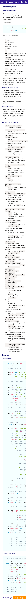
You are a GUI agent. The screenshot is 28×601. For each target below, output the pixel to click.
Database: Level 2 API (7, 598)
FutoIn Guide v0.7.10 (15, 2)
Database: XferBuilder (19, 598)
